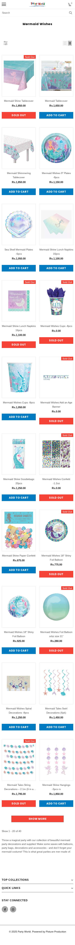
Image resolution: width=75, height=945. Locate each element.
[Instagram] (13, 909)
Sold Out (19, 115)
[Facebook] (5, 909)
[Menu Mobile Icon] (4, 4)
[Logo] (37, 4)
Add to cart (56, 115)
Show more (38, 819)
